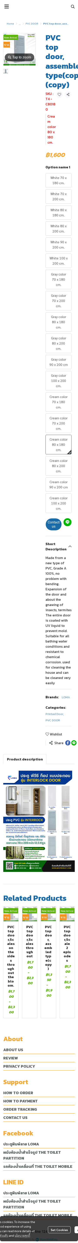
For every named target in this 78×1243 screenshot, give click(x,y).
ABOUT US (13, 1050)
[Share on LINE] (73, 742)
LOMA (66, 697)
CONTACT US (15, 1117)
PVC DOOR (32, 24)
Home (10, 24)
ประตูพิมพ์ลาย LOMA (21, 1144)
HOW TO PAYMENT (20, 1101)
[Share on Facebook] (67, 742)
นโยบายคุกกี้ (22, 1235)
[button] (73, 6)
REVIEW (10, 1058)
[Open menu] (6, 6)
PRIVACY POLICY (19, 1066)
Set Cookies (59, 1230)
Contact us (54, 524)
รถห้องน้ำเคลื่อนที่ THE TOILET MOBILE (37, 1166)
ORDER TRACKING (20, 1109)
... (20, 24)
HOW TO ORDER (18, 1093)
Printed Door (55, 714)
